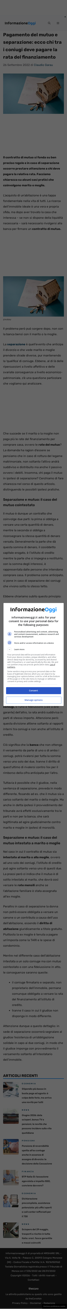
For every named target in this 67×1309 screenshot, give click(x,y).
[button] (33, 649)
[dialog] (33, 654)
